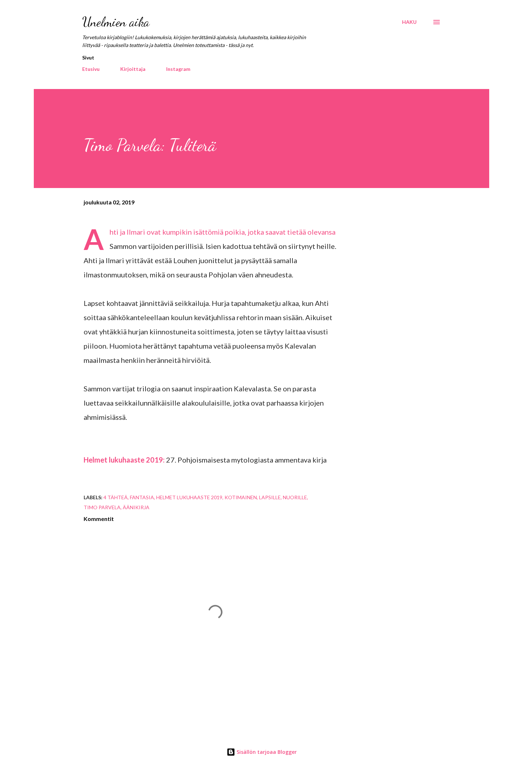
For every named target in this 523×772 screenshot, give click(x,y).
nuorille (295, 497)
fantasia (142, 497)
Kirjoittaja (133, 69)
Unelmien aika (115, 22)
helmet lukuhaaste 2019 (189, 497)
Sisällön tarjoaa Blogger (266, 751)
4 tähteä (116, 497)
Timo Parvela (102, 507)
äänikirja (136, 507)
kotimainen (240, 497)
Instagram (178, 69)
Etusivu (91, 69)
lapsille (270, 497)
